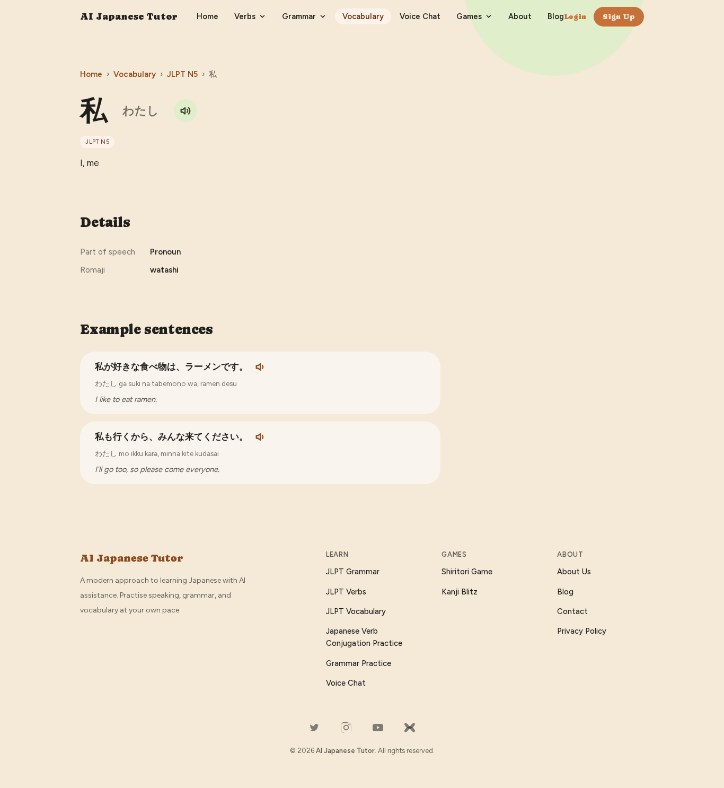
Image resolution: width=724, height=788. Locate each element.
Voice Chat (420, 16)
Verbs (244, 16)
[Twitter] (314, 727)
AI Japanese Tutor (129, 16)
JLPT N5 (182, 74)
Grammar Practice (358, 663)
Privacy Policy (581, 631)
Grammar (299, 16)
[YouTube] (377, 727)
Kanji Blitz (460, 592)
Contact (572, 611)
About (520, 16)
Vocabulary (363, 16)
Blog (556, 16)
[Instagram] (346, 727)
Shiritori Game (467, 571)
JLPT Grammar (352, 571)
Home (207, 16)
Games (469, 16)
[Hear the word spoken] (185, 110)
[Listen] (261, 367)
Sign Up (619, 16)
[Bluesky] (409, 727)
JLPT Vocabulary (356, 611)
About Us (574, 571)
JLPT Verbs (346, 592)
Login (575, 16)
